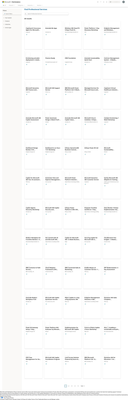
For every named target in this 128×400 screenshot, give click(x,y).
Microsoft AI (3, 395)
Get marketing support (110, 392)
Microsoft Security (10, 395)
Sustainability (124, 395)
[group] (26, 34)
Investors (101, 395)
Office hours (28, 392)
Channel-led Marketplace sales (69, 393)
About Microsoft (77, 395)
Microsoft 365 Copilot (56, 395)
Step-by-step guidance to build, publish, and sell (19, 393)
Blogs (15, 392)
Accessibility (118, 395)
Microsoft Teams (46, 395)
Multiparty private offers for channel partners (88, 393)
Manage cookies (55, 399)
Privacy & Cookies (26, 399)
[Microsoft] (6, 2)
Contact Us (19, 399)
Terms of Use (34, 399)
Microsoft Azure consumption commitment (70, 392)
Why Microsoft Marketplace (6, 392)
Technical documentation (46, 392)
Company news (85, 395)
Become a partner (95, 392)
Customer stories (21, 392)
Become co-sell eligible (37, 393)
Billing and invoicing (86, 392)
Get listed (102, 392)
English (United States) (5, 396)
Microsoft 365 (26, 395)
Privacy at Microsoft (94, 395)
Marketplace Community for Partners (53, 393)
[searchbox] (13, 14)
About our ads (47, 399)
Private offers (56, 392)
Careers (71, 395)
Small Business (65, 395)
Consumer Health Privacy (6, 399)
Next (82, 386)
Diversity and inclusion (109, 395)
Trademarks (41, 399)
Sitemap (14, 399)
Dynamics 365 (18, 395)
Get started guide (35, 392)
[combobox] (46, 13)
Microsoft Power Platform (36, 395)
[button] (25, 14)
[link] (33, 35)
